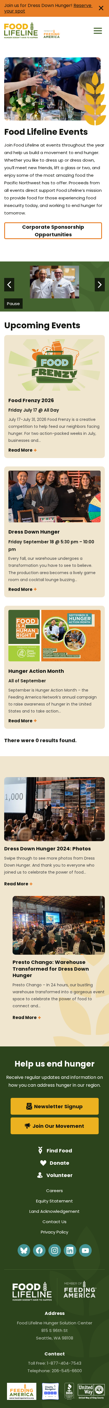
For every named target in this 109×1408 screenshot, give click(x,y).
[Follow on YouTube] (85, 1250)
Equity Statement (54, 1201)
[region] (54, 282)
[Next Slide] (100, 284)
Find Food (59, 1150)
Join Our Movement (58, 1125)
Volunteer (59, 1175)
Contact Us (54, 1222)
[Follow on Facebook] (39, 1250)
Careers (54, 1191)
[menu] (98, 31)
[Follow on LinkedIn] (70, 1250)
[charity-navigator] (50, 1398)
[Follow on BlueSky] (24, 1250)
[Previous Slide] (9, 284)
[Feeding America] (51, 31)
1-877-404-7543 (64, 1363)
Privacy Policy (54, 1232)
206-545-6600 (67, 1371)
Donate (59, 1163)
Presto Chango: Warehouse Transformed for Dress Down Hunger (51, 969)
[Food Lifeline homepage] (23, 31)
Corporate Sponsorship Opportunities (53, 230)
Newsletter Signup (58, 1106)
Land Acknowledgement (54, 1211)
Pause (13, 303)
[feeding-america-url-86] (21, 1398)
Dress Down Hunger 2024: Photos (47, 848)
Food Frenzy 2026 (31, 400)
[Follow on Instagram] (54, 1250)
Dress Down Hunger (34, 531)
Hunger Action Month (36, 671)
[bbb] (70, 1398)
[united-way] (91, 1397)
